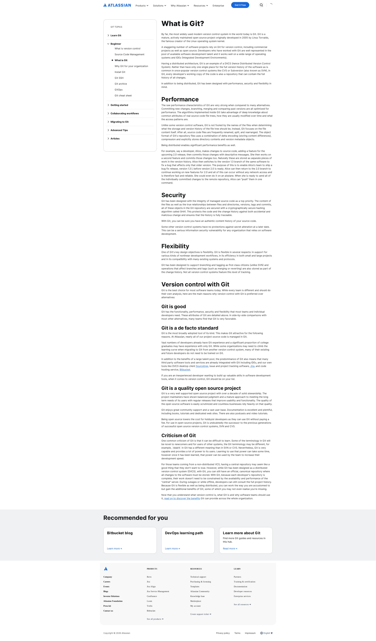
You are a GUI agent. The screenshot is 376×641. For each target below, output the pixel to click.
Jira (252, 366)
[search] (261, 5)
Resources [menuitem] (199, 5)
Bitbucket (185, 369)
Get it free (240, 5)
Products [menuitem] (141, 5)
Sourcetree (202, 366)
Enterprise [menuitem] (218, 5)
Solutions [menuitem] (158, 5)
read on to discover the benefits (182, 498)
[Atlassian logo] (117, 5)
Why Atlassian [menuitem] (178, 5)
